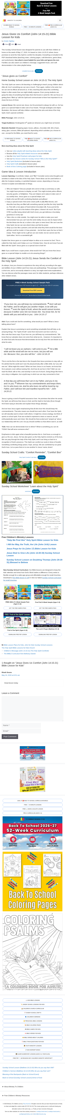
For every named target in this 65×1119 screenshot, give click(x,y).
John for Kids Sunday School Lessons (38, 645)
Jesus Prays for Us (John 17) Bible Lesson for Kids (31, 548)
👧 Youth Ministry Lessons (33, 1045)
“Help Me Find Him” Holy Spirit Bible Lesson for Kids (32, 540)
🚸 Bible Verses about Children (32, 1037)
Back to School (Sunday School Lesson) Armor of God (22, 1078)
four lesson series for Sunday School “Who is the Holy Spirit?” (35, 159)
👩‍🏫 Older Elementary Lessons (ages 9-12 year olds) (33, 1054)
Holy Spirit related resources (27, 153)
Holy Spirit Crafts (13, 164)
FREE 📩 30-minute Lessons (32, 27)
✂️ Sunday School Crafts (32, 1012)
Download (39, 71)
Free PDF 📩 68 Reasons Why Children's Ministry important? (33, 1058)
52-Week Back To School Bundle (12, 26)
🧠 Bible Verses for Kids (33, 1033)
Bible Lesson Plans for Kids (14, 645)
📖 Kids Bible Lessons (33, 1000)
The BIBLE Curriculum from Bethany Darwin (20, 654)
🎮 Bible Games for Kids (32, 1029)
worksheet (28, 491)
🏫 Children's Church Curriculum (32, 1008)
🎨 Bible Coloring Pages (33, 1025)
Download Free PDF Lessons (32, 290)
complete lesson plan (28, 71)
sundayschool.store (41, 1111)
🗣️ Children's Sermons (32, 1017)
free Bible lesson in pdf (21, 578)
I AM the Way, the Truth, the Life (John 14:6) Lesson (32, 544)
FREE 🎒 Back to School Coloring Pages (32, 139)
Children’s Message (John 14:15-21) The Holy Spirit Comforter (26, 651)
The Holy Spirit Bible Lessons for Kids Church (18, 648)
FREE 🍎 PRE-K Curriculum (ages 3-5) (53, 26)
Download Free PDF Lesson (18, 634)
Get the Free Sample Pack (17, 608)
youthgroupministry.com (26, 1114)
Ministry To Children (15, 20)
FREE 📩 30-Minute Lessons (32, 804)
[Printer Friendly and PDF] (11, 45)
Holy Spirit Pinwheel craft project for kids (27, 156)
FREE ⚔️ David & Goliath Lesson (33, 809)
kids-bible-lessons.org (40, 1114)
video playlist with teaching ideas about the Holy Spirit (32, 151)
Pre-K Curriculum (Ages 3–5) (32, 813)
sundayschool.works (54, 1111)
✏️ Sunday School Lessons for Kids (32, 1004)
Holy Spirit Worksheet (14, 161)
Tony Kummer (27, 1103)
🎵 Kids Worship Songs (32, 1050)
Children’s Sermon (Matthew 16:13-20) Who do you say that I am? (26, 1071)
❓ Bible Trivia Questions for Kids (32, 1041)
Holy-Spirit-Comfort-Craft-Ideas (28, 457)
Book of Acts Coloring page (16, 166)
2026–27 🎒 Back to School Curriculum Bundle (32, 800)
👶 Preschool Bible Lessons (32, 1021)
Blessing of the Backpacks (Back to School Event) (21, 1074)
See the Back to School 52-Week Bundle (39, 295)
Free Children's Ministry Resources (17, 1095)
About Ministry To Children (13, 1087)
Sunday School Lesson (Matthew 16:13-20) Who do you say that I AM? (28, 1067)
